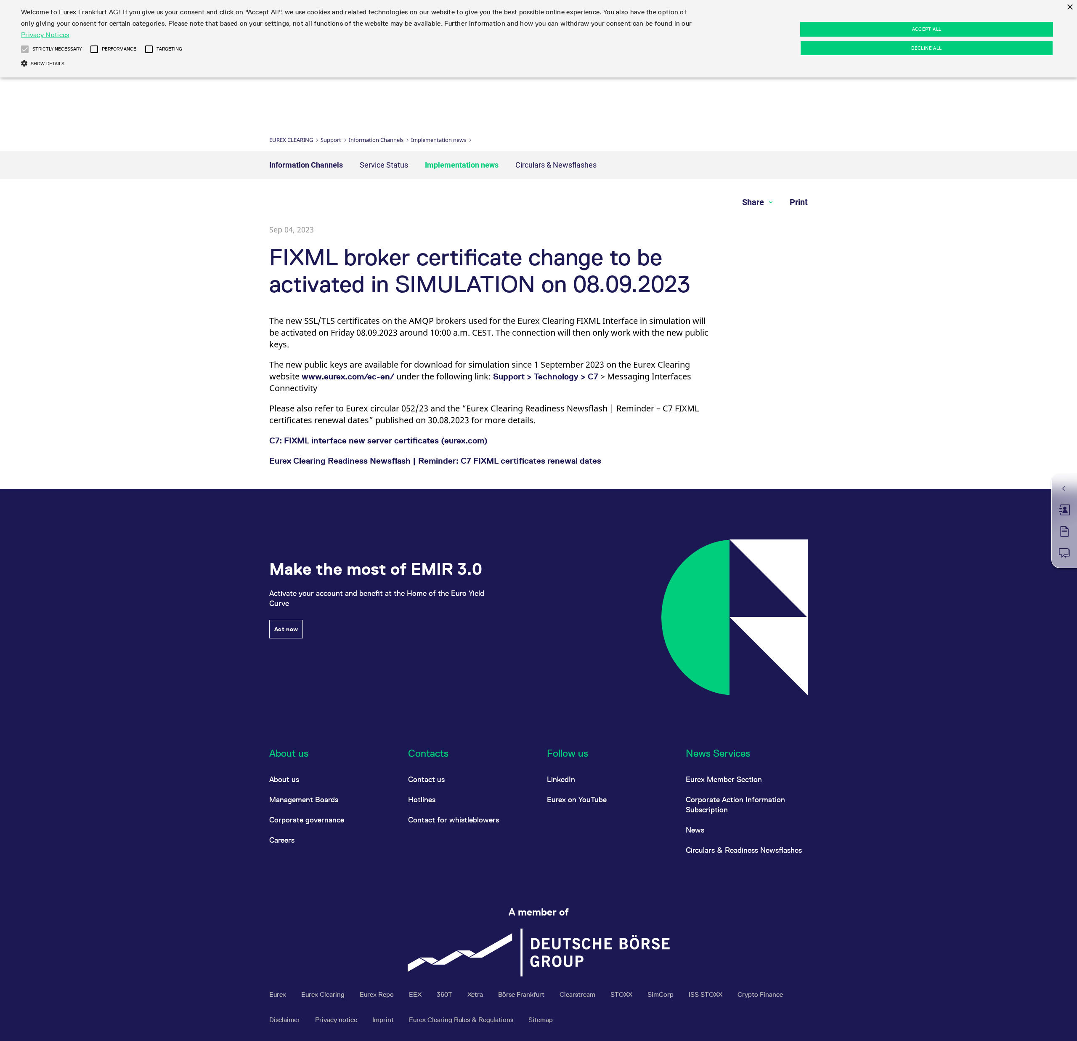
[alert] (538, 38)
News (695, 829)
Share (754, 202)
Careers (281, 839)
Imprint (383, 1020)
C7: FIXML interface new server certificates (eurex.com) (378, 440)
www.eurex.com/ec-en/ (348, 376)
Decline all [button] (926, 48)
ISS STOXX (706, 994)
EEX (416, 994)
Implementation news (438, 140)
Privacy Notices (45, 35)
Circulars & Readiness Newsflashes (744, 850)
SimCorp (661, 994)
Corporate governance (306, 819)
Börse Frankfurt (522, 994)
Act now (286, 629)
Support (331, 140)
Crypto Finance (760, 994)
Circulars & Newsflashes (556, 164)
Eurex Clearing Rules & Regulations (462, 1020)
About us (284, 779)
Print (799, 202)
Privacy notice (337, 1020)
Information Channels (376, 140)
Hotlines (421, 799)
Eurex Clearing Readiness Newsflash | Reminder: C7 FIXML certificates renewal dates (435, 460)
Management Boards (303, 799)
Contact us (426, 779)
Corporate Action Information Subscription (735, 804)
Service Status (384, 164)
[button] (24, 49)
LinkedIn (561, 779)
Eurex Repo (377, 994)
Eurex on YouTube (577, 799)
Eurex (278, 994)
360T (445, 994)
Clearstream (578, 994)
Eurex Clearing (291, 140)
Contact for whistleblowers (453, 819)
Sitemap (540, 1020)
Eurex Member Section (724, 779)
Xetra (476, 994)
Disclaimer (285, 1020)
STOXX (622, 994)
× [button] (1069, 7)
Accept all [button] (927, 29)
